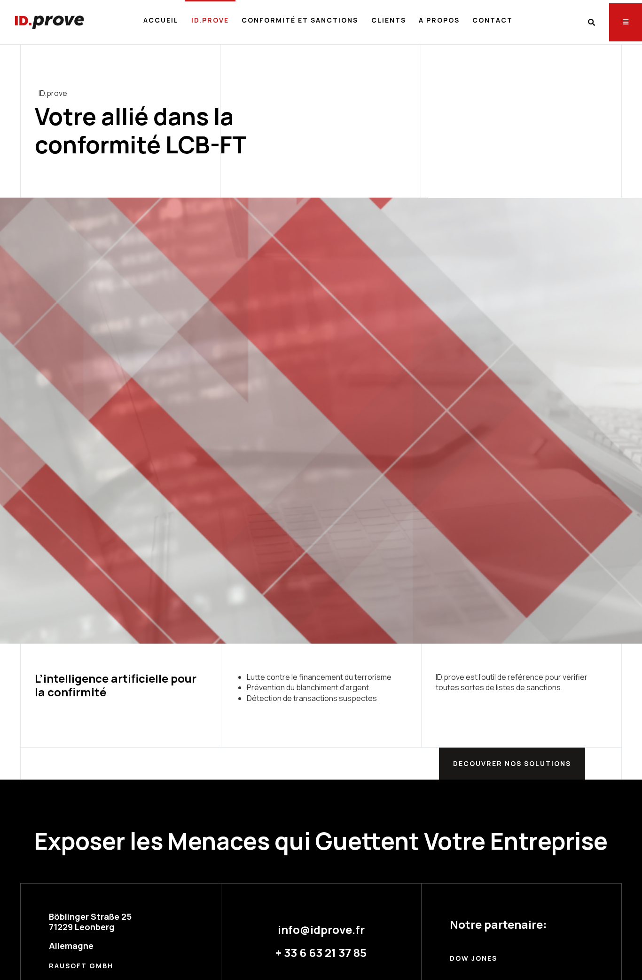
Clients (388, 20)
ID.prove (210, 20)
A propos (439, 20)
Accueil (161, 20)
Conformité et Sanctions (300, 20)
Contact (492, 20)
